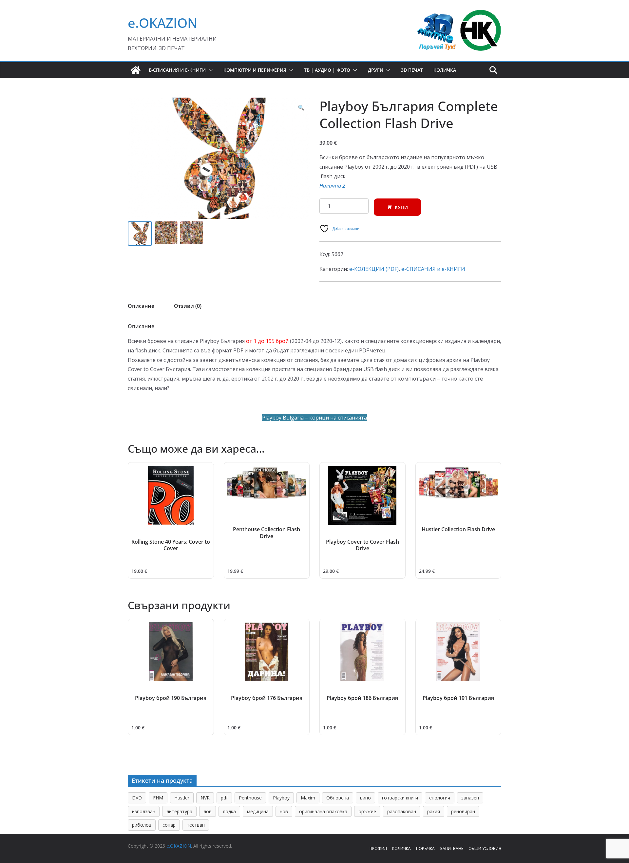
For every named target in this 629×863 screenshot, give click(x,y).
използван (143, 811)
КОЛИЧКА (401, 848)
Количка (444, 70)
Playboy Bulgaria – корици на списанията (314, 417)
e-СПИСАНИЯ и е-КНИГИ (177, 70)
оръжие (367, 811)
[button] (209, 70)
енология (439, 798)
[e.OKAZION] (135, 70)
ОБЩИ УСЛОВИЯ (484, 848)
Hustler (181, 798)
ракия (433, 811)
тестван (196, 825)
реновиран (463, 811)
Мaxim (308, 798)
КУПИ (401, 207)
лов (207, 811)
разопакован (401, 811)
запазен (470, 798)
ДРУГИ (375, 70)
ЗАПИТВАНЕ (451, 848)
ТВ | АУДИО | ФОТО (327, 70)
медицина (258, 811)
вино (365, 798)
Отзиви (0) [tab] (187, 306)
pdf (224, 798)
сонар (169, 825)
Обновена (337, 798)
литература (179, 811)
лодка (229, 811)
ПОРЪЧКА (425, 848)
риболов (141, 825)
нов (284, 811)
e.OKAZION (163, 23)
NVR (205, 798)
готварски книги (400, 798)
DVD (137, 798)
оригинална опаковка (323, 811)
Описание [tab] (141, 306)
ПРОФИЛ (378, 848)
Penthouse (250, 798)
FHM (158, 798)
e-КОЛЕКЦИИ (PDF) (374, 268)
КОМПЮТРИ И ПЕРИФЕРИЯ (254, 70)
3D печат (412, 70)
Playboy (281, 798)
